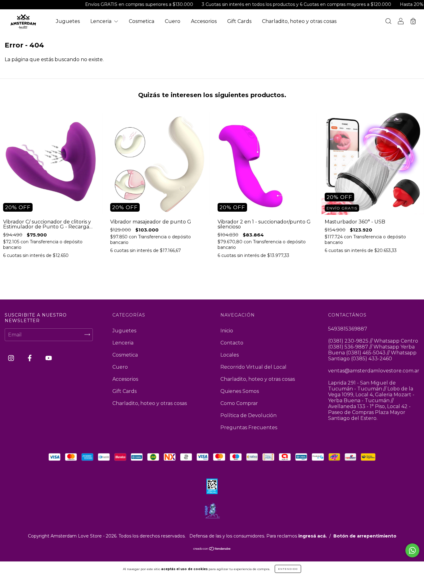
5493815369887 (347, 329)
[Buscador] (388, 22)
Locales (229, 355)
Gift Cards (239, 21)
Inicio (226, 331)
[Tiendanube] (212, 549)
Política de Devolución (248, 415)
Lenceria (101, 21)
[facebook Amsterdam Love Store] (30, 358)
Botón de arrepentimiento (364, 536)
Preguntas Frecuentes (248, 427)
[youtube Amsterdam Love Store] (48, 358)
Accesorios (204, 21)
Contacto (231, 343)
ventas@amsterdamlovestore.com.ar (373, 371)
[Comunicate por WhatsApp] (412, 550)
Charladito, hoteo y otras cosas (299, 21)
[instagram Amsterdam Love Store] (12, 358)
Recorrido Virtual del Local (253, 367)
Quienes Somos (239, 391)
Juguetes (68, 21)
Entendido (288, 568)
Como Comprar (239, 403)
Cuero (172, 21)
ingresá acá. (312, 536)
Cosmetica (141, 21)
